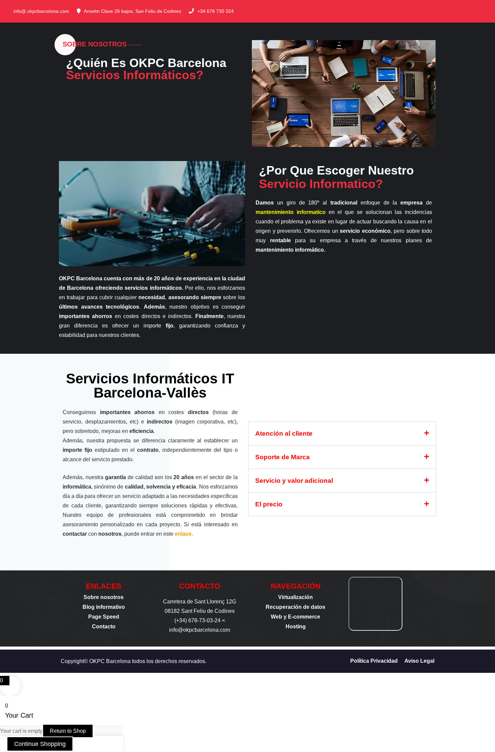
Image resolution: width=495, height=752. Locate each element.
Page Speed (103, 617)
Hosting (296, 626)
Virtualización (295, 597)
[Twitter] (466, 11)
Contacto (104, 626)
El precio (269, 504)
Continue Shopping (40, 744)
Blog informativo (103, 607)
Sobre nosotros (104, 597)
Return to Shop (68, 731)
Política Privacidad (374, 661)
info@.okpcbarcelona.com (41, 11)
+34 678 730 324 (215, 11)
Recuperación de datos (295, 607)
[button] (342, 433)
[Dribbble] (487, 11)
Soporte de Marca (282, 457)
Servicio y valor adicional (294, 480)
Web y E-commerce (295, 617)
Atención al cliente (283, 433)
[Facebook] (455, 11)
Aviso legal (419, 661)
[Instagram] (476, 11)
